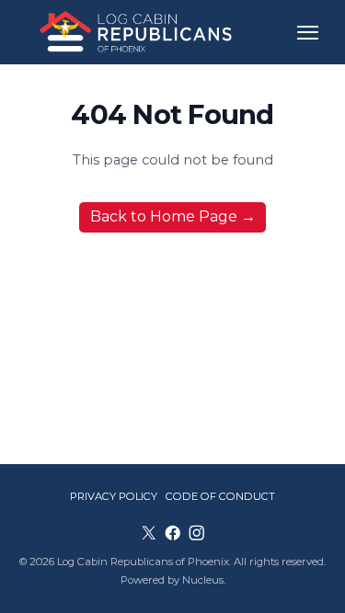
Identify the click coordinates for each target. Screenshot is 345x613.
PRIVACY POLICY (113, 496)
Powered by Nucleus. (173, 579)
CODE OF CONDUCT (220, 496)
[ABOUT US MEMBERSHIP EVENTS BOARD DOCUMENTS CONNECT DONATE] (307, 32)
